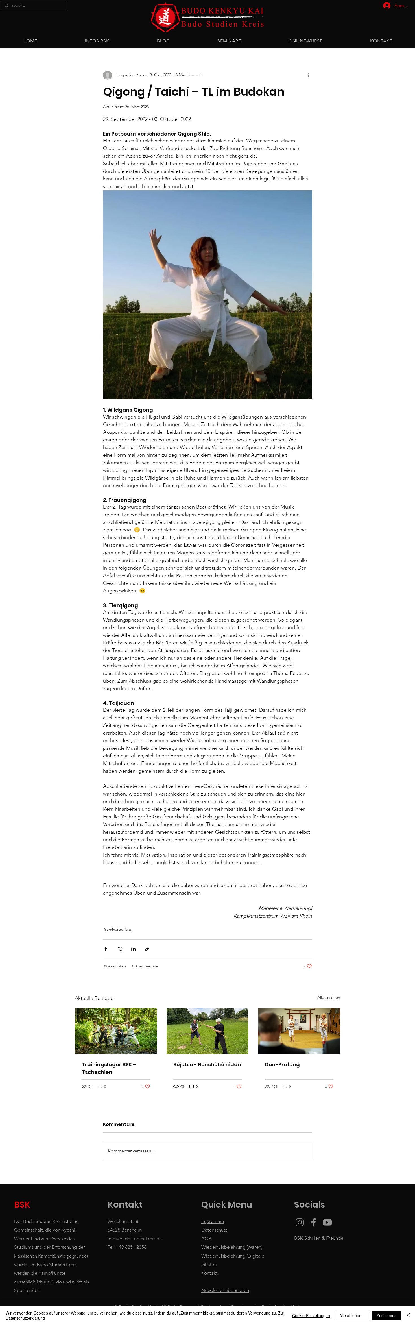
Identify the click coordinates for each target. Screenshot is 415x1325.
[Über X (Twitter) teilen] (119, 948)
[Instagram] (299, 1222)
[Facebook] (313, 1222)
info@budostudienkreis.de (135, 1238)
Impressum (212, 1221)
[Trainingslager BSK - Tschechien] (116, 1031)
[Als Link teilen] (147, 948)
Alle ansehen (328, 997)
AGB (206, 1238)
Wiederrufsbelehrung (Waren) (231, 1247)
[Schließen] (408, 1315)
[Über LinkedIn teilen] (133, 948)
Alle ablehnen (351, 1315)
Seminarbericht (117, 929)
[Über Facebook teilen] (105, 948)
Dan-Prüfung (282, 1064)
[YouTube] (327, 1222)
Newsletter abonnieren (225, 1290)
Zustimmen (387, 1315)
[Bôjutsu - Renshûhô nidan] (208, 1031)
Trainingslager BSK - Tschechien (109, 1068)
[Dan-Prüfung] (299, 1031)
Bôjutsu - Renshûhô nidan (207, 1064)
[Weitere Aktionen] (308, 75)
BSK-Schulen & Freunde (318, 1238)
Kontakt (209, 1273)
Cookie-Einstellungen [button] (311, 1315)
